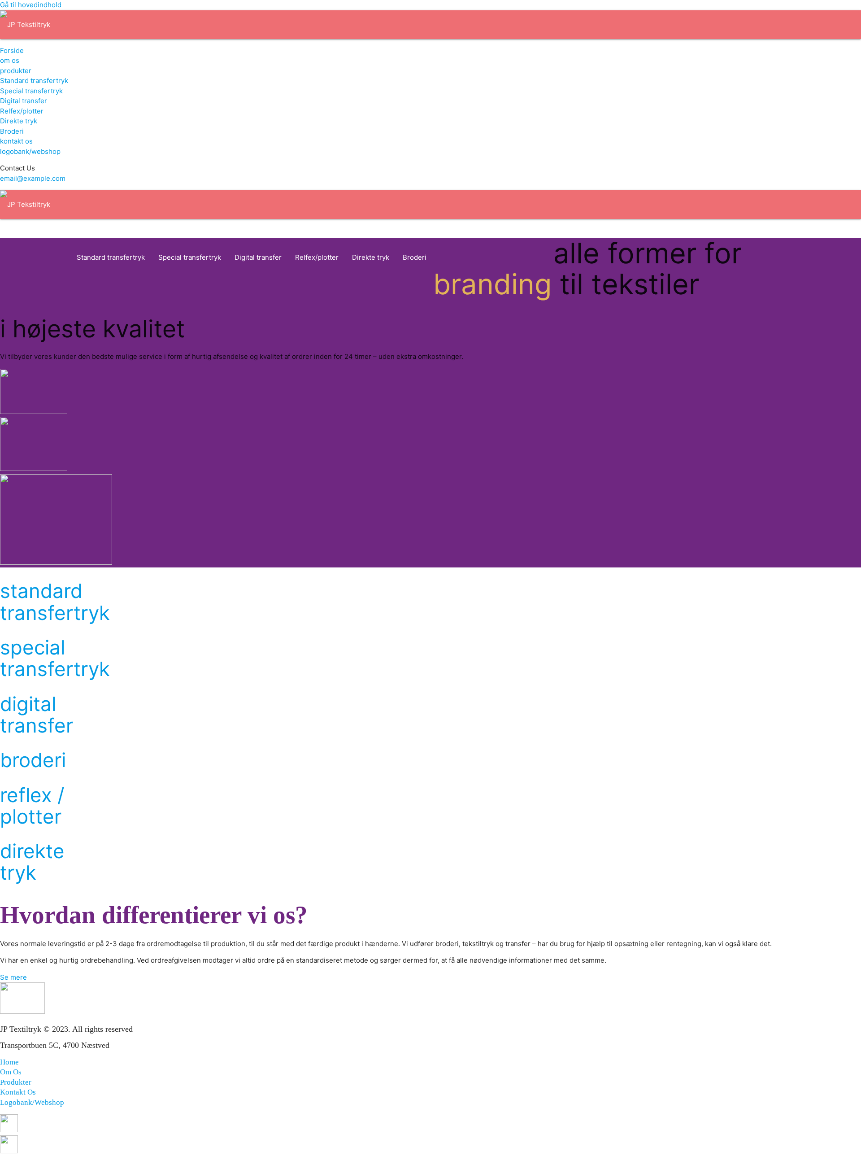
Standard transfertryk (34, 80)
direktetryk (32, 862)
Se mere (13, 977)
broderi (33, 760)
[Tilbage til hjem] (25, 24)
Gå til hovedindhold (30, 4)
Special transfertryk (31, 91)
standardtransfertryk (55, 601)
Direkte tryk (18, 121)
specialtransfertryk (55, 658)
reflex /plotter (32, 806)
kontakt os (16, 141)
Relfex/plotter (21, 111)
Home (9, 1062)
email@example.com (32, 178)
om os (9, 60)
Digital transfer (23, 100)
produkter (15, 70)
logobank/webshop (30, 151)
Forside (12, 50)
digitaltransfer (36, 714)
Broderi (12, 131)
